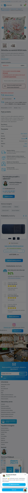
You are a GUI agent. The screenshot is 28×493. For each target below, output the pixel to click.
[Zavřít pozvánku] (25, 474)
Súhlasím (14, 489)
